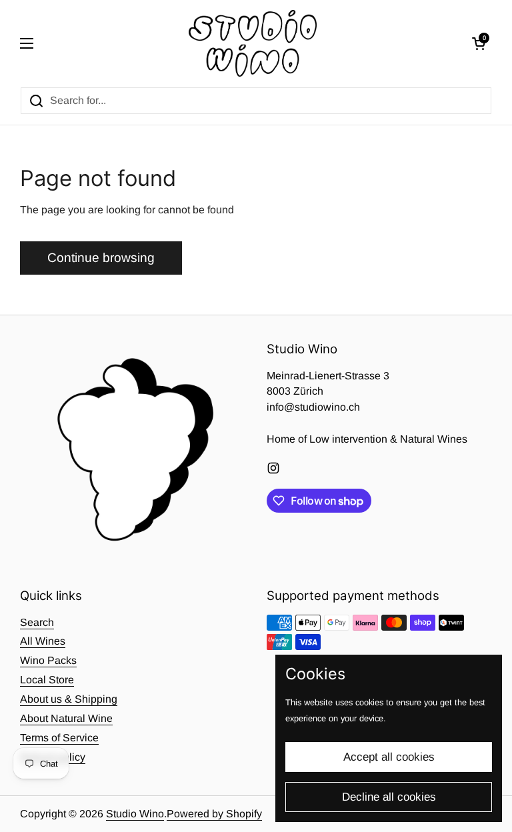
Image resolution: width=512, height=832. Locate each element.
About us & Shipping (68, 699)
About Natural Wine (66, 718)
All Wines (42, 641)
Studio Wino (135, 813)
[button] (478, 43)
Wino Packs (48, 660)
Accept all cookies (389, 757)
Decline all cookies (389, 797)
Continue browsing (101, 258)
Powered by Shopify (214, 813)
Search (37, 622)
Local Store (47, 679)
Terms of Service (59, 737)
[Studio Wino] (253, 43)
